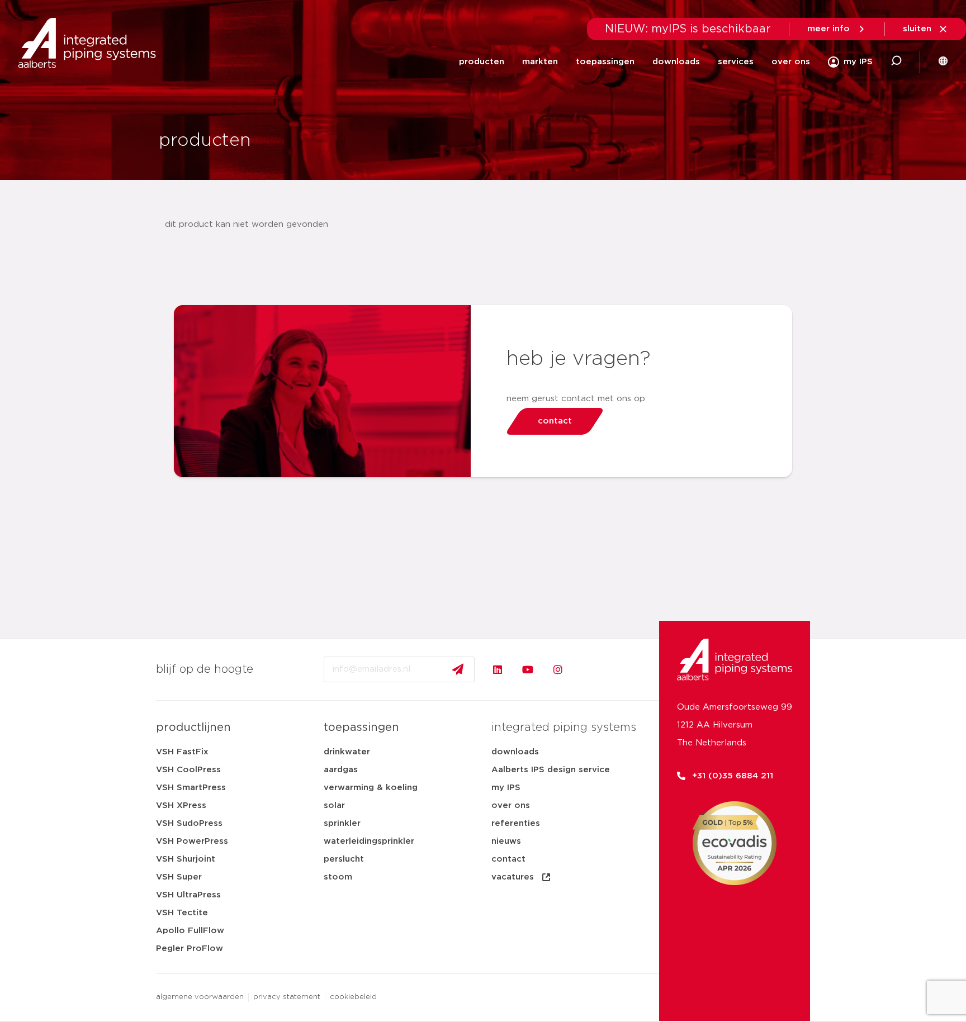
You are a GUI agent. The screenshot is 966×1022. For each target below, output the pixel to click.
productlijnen (193, 727)
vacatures (512, 877)
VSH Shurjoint (185, 859)
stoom (338, 877)
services (736, 62)
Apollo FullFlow (190, 930)
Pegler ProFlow (189, 948)
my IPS (505, 787)
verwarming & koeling (371, 787)
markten (540, 62)
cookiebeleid (353, 997)
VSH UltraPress (188, 895)
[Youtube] (528, 669)
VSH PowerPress (192, 841)
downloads (676, 62)
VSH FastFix (182, 752)
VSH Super (179, 877)
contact (508, 859)
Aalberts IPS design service (550, 770)
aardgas (341, 770)
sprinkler (342, 823)
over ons (790, 62)
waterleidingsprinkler (369, 841)
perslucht (344, 859)
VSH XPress (181, 805)
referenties (515, 823)
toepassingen (605, 62)
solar (334, 805)
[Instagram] (558, 669)
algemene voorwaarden (200, 997)
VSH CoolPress (188, 770)
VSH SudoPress (189, 823)
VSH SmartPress (191, 787)
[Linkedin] (497, 669)
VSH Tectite (182, 913)
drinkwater (347, 752)
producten (481, 62)
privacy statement (286, 997)
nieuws (506, 841)
